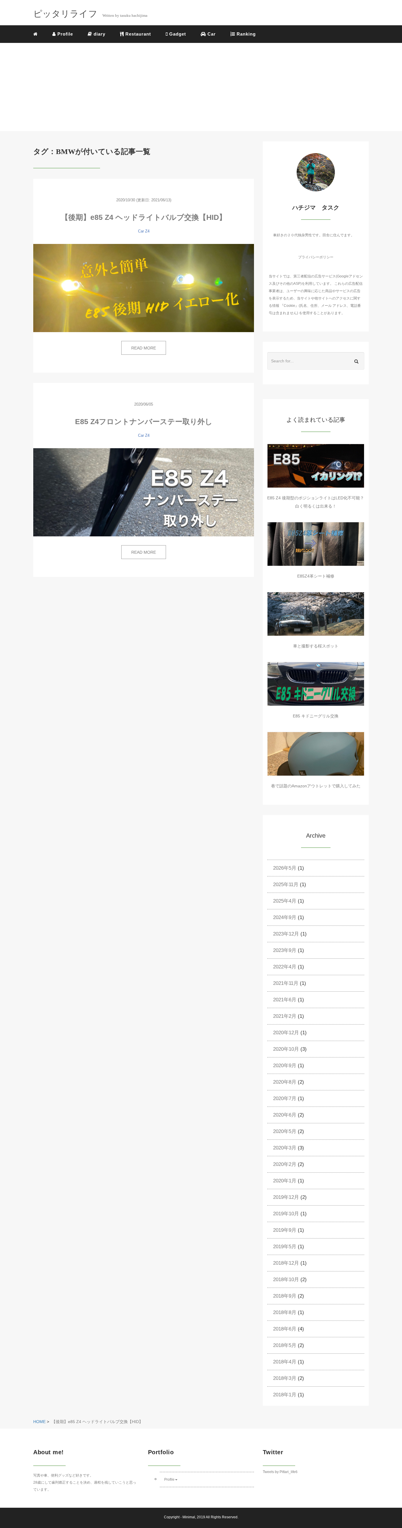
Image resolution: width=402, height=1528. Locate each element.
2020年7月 (284, 1098)
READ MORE (143, 348)
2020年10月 (286, 1049)
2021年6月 (284, 1000)
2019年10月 (286, 1213)
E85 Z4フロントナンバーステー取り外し (143, 421)
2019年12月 (286, 1197)
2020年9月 (284, 1065)
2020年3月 (284, 1148)
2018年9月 (284, 1296)
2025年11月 (285, 884)
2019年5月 (284, 1246)
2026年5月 (284, 868)
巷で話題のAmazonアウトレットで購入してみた (316, 786)
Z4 (147, 231)
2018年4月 (284, 1362)
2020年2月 (284, 1164)
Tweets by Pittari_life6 (280, 1472)
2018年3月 (284, 1378)
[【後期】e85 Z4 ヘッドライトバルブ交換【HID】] (143, 288)
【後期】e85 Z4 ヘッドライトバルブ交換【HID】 (143, 217)
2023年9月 (284, 950)
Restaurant (137, 33)
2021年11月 (285, 983)
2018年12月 (286, 1263)
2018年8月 (284, 1312)
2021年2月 (284, 1016)
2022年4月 (284, 967)
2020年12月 (286, 1032)
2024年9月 (284, 917)
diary (98, 33)
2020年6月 (284, 1115)
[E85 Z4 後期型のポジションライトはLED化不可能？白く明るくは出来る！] (315, 466)
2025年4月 (284, 901)
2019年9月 (284, 1230)
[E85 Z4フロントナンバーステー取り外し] (143, 492)
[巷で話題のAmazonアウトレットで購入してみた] (315, 754)
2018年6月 (284, 1329)
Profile (64, 33)
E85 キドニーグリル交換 (315, 716)
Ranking (245, 33)
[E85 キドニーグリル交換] (315, 684)
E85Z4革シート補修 (315, 576)
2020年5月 (284, 1131)
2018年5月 (284, 1345)
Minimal (188, 1517)
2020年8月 (284, 1082)
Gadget (177, 33)
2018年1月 (284, 1395)
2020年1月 (284, 1181)
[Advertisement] (201, 87)
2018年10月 (286, 1279)
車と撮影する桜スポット (315, 646)
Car (211, 33)
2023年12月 (286, 934)
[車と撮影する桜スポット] (315, 614)
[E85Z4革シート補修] (315, 544)
